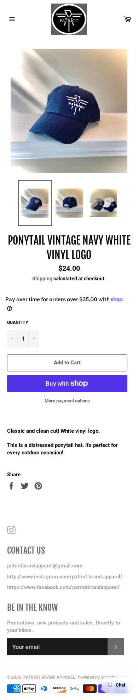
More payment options (67, 400)
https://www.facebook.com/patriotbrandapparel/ (63, 587)
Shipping (42, 278)
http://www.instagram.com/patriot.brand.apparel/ (64, 576)
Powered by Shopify (96, 677)
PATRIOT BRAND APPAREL (49, 677)
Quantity (17, 322)
